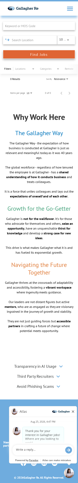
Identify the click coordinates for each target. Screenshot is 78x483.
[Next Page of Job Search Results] (69, 93)
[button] (61, 366)
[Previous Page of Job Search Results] (61, 93)
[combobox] (37, 25)
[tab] (39, 366)
